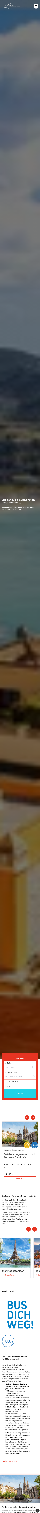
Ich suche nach (12, 1081)
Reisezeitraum (11, 1072)
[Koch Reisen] (11, 6)
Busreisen (20, 1058)
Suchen (20, 1093)
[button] (27, 1117)
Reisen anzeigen (10, 1461)
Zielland (9, 1063)
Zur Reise (19, 1179)
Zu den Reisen (9, 1275)
